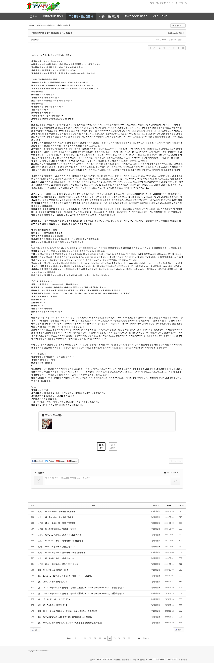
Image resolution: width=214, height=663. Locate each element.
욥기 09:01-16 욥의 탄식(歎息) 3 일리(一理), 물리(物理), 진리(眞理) (67, 611)
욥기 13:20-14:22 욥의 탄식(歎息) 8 (54, 599)
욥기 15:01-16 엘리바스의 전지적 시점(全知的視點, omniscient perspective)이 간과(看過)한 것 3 (81, 593)
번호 (32, 505)
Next (145, 638)
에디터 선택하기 (173, 472)
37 (124, 638)
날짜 (169, 505)
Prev (68, 638)
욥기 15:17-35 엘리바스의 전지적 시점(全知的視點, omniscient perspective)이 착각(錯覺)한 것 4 (81, 587)
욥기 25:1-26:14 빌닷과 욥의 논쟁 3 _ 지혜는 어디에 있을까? (65, 576)
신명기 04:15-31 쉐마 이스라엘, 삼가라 (55, 517)
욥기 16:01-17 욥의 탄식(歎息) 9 (52, 582)
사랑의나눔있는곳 (109, 16)
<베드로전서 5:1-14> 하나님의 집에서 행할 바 (52, 33)
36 (119, 638)
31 (95, 638)
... (80, 638)
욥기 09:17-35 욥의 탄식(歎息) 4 (52, 605)
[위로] (169, 48)
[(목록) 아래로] (173, 48)
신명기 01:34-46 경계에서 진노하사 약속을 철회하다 (61, 552)
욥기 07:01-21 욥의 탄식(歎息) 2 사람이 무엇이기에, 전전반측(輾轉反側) (70, 623)
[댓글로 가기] (178, 48)
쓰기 (179, 630)
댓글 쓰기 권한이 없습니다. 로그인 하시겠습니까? (67, 478)
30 (90, 638)
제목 (93, 505)
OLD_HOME (160, 16)
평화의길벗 (155, 511)
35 (114, 638)
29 (85, 638)
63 (139, 638)
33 (105, 638)
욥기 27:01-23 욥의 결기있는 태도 (53, 570)
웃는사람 (35, 40)
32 (100, 638)
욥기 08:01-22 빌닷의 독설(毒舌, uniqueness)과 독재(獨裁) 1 (65, 617)
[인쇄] (183, 48)
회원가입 (183, 2)
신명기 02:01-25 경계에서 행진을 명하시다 (57, 546)
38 (129, 638)
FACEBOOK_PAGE (136, 16)
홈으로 (33, 16)
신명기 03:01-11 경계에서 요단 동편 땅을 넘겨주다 (60, 535)
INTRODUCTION (53, 16)
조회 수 (181, 505)
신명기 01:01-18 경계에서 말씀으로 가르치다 (58, 564)
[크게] (159, 48)
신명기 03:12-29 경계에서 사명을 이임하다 (57, 529)
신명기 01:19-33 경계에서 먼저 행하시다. (56, 558)
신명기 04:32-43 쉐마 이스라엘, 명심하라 (56, 511)
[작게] (164, 48)
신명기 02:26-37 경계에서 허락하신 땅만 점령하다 (60, 541)
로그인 (175, 2)
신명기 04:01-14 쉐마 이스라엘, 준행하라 (56, 523)
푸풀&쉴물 (183, 659)
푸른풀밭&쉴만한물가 (81, 16)
